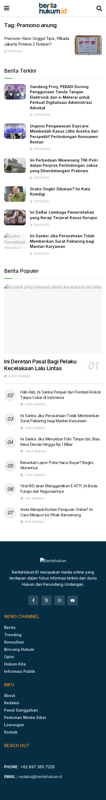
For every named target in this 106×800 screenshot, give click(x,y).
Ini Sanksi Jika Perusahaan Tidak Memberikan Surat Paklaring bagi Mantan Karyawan (62, 241)
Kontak (10, 732)
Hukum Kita (15, 664)
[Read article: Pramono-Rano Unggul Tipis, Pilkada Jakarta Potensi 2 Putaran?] (88, 45)
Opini (9, 656)
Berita (9, 627)
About (9, 695)
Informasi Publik (19, 671)
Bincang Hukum (19, 649)
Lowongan (14, 724)
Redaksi (11, 702)
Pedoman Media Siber (25, 717)
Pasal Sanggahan (21, 710)
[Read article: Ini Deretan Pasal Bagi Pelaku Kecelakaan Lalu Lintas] (53, 319)
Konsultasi (14, 642)
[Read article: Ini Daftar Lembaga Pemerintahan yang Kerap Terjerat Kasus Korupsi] (15, 217)
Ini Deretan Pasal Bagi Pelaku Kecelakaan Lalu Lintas (40, 365)
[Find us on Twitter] (46, 600)
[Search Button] (99, 8)
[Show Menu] (6, 8)
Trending (12, 634)
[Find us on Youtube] (72, 600)
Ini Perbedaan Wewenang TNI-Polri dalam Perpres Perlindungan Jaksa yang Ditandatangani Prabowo (64, 165)
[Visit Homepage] (53, 8)
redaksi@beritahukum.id (40, 776)
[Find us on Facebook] (33, 600)
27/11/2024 (14, 51)
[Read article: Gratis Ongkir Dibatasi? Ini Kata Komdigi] (15, 194)
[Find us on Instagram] (59, 600)
